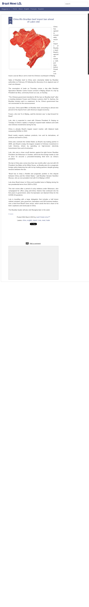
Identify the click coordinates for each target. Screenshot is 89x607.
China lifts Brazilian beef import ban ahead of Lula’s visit (33, 20)
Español (41, 9)
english (29, 220)
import (35, 220)
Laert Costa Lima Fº (43, 217)
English (26, 9)
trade (48, 220)
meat (43, 220)
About (21, 9)
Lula (39, 220)
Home (15, 9)
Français (34, 9)
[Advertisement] (70, 51)
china (24, 220)
